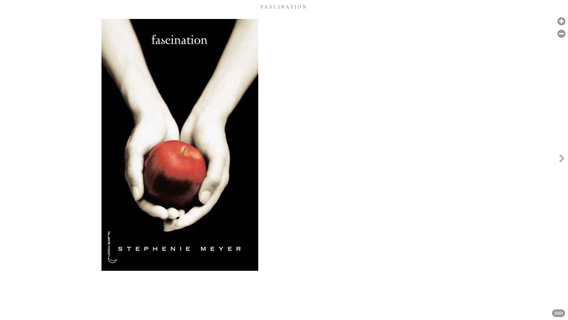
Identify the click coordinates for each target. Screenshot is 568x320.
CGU (558, 313)
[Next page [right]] (562, 160)
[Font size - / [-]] (561, 33)
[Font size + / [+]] (561, 21)
